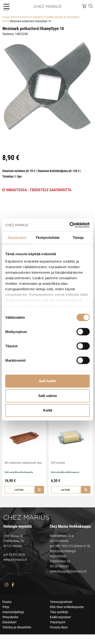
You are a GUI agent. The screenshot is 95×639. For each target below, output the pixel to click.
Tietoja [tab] (78, 237)
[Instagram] (6, 585)
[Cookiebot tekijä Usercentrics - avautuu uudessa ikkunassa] (69, 225)
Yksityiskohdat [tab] (47, 237)
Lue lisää (19, 489)
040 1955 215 (64, 546)
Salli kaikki (47, 381)
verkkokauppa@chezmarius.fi (68, 571)
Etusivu (6, 17)
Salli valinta (47, 396)
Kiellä (47, 410)
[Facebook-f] (13, 585)
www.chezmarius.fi (15, 559)
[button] (6, 6)
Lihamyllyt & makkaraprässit (47, 17)
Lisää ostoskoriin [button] (39, 490)
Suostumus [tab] (17, 237)
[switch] (83, 331)
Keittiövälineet (21, 17)
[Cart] (84, 6)
